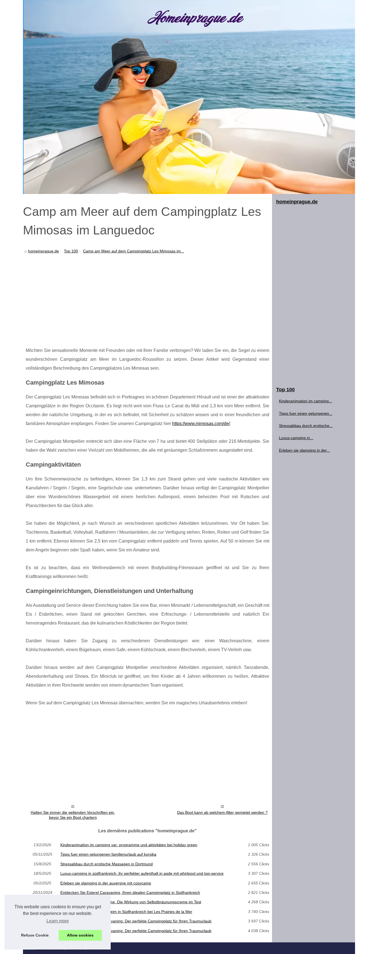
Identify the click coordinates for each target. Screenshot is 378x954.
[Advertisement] (147, 296)
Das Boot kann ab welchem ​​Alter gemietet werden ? (222, 812)
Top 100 (71, 251)
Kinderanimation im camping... (305, 401)
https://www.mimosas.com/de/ (201, 423)
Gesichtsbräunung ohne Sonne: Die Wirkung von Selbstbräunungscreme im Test (130, 902)
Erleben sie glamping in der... (304, 450)
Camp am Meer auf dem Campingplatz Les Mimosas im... (133, 251)
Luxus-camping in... (296, 438)
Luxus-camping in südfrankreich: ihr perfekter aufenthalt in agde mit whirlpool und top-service (142, 873)
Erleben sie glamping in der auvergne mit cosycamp (105, 883)
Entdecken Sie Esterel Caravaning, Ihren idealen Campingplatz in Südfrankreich (130, 892)
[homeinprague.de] (189, 97)
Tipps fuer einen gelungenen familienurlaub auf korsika (108, 854)
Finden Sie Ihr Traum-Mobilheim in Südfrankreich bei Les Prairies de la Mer (126, 912)
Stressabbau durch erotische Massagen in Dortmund (106, 864)
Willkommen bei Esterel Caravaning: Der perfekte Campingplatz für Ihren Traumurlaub (135, 921)
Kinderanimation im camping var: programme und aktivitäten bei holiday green (128, 845)
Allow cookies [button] (80, 935)
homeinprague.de (43, 251)
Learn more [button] (57, 921)
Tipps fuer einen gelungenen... (305, 413)
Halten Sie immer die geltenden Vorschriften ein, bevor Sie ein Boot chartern (73, 815)
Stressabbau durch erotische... (306, 425)
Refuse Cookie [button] (35, 935)
